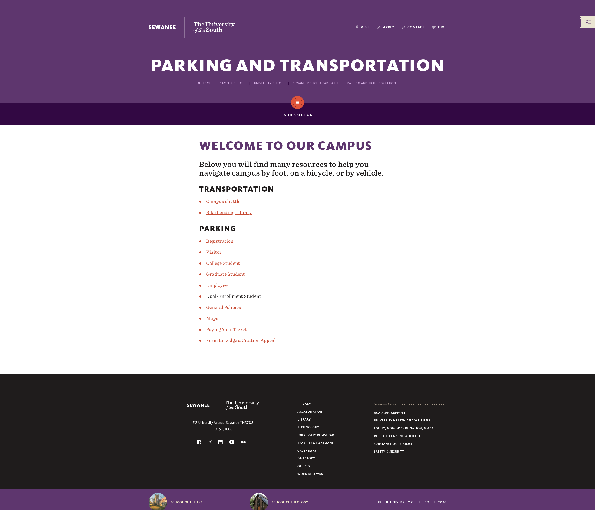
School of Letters (187, 502)
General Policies (223, 307)
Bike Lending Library (229, 212)
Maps (212, 318)
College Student (223, 263)
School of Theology (290, 502)
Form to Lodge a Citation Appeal (241, 340)
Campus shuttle (223, 201)
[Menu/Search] (588, 22)
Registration (219, 241)
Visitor (213, 252)
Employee (217, 285)
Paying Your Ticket (226, 329)
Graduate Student (225, 274)
